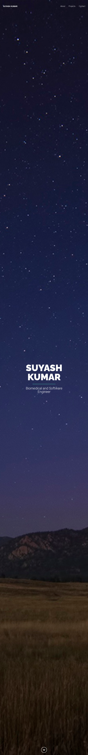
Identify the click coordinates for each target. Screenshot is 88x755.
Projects (72, 6)
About (62, 6)
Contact (82, 6)
